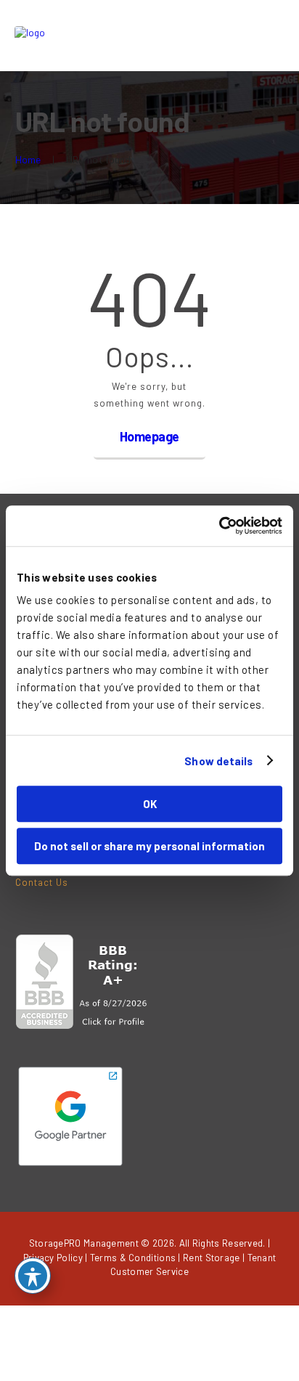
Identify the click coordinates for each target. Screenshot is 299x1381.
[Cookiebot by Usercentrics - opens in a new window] (218, 525)
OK (150, 803)
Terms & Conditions (133, 1257)
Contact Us (42, 882)
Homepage (149, 436)
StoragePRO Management (84, 1243)
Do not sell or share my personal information (149, 845)
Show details (218, 760)
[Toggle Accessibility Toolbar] (32, 1275)
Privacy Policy (53, 1257)
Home (28, 159)
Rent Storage (211, 1257)
